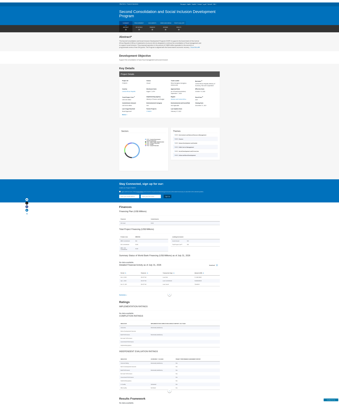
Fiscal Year (199, 97)
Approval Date (175, 89)
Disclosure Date (151, 89)
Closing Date (199, 103)
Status (148, 80)
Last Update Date (176, 109)
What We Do (123, 4)
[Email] (26, 199)
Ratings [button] (165, 27)
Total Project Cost (128, 97)
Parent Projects (151, 109)
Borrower (198, 81)
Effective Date (199, 89)
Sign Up (167, 196)
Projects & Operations (132, 4)
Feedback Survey (331, 400)
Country (124, 89)
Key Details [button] (139, 27)
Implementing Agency (153, 97)
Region (173, 97)
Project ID (125, 80)
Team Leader (175, 80)
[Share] (26, 206)
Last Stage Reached (128, 109)
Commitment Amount (129, 103)
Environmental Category (154, 103)
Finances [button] (152, 27)
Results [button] (178, 27)
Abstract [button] (126, 27)
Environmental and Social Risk (180, 103)
